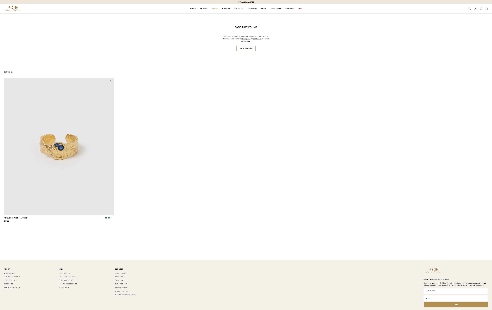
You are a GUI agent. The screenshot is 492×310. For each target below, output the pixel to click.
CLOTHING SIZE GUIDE (68, 284)
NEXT (456, 305)
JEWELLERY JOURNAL (12, 277)
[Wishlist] (481, 8)
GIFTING (215, 9)
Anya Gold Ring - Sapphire (15, 218)
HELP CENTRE (64, 273)
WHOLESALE (120, 280)
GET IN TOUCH (120, 273)
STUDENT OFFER (121, 291)
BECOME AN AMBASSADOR (125, 295)
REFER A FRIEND (121, 288)
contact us (257, 39)
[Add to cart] (111, 213)
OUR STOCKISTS (121, 284)
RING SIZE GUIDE (66, 280)
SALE (300, 9)
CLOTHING (289, 9)
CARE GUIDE (64, 288)
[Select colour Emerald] (109, 217)
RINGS (263, 9)
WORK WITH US (121, 277)
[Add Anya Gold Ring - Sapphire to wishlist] (110, 81)
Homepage (245, 39)
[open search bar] (469, 8)
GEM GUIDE (8, 284)
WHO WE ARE (9, 273)
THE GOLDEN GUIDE (12, 288)
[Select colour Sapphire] (106, 217)
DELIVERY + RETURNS (67, 277)
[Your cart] (486, 8)
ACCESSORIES (275, 9)
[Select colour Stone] (111, 217)
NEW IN (193, 9)
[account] (475, 8)
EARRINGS (226, 9)
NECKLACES (252, 9)
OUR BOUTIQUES (10, 280)
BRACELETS (238, 9)
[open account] (475, 8)
